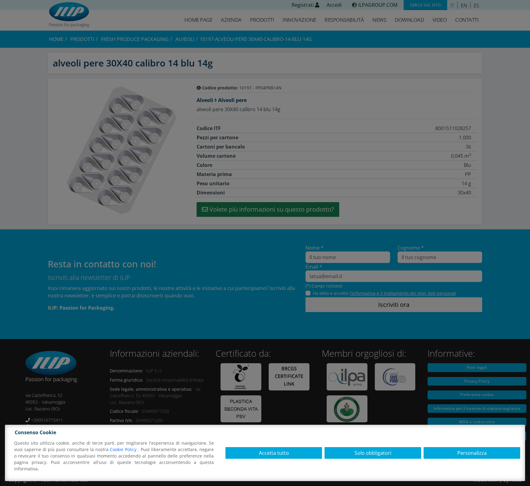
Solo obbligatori (373, 453)
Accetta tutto (274, 453)
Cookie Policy (124, 449)
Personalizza (472, 453)
